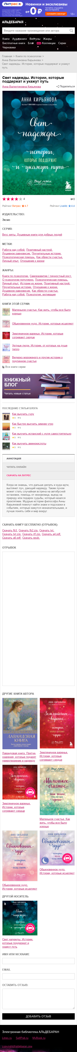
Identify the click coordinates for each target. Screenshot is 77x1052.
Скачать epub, (31, 537)
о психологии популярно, (18, 279)
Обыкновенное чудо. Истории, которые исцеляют (43, 323)
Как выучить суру (23, 414)
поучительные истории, (46, 253)
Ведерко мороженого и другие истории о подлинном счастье (37, 359)
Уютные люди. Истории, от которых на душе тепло (39, 347)
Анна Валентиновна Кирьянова (21, 60)
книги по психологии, (15, 276)
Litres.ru (7, 1037)
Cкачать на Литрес (19, 475)
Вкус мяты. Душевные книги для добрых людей (32, 234)
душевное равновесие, (16, 253)
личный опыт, (10, 260)
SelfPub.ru (22, 1037)
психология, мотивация (41, 294)
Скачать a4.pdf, (51, 534)
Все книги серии (15, 366)
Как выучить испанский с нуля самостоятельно (41, 433)
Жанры (47, 38)
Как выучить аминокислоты (29, 443)
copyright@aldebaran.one (17, 1046)
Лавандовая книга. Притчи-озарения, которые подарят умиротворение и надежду (19, 757)
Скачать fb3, (10, 530)
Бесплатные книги (13, 43)
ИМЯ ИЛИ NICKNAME (16, 954)
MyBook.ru (38, 1037)
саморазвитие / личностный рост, (51, 276)
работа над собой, (13, 249)
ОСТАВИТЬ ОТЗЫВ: (15, 985)
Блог (31, 43)
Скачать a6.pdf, (11, 537)
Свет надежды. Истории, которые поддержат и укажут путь (17, 943)
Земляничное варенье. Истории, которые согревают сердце (37, 335)
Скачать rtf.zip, (31, 534)
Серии (62, 43)
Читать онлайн (16, 467)
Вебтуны (35, 38)
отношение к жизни (32, 260)
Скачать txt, (46, 530)
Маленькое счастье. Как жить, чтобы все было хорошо (41, 311)
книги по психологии (28, 56)
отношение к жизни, (45, 287)
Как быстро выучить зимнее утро (32, 423)
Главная (7, 56)
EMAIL (6, 969)
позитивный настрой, (39, 249)
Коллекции (48, 43)
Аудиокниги (19, 38)
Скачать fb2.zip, (28, 530)
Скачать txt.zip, (11, 534)
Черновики (9, 47)
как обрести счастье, (49, 257)
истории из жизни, (31, 283)
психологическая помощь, (18, 257)
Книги (5, 38)
